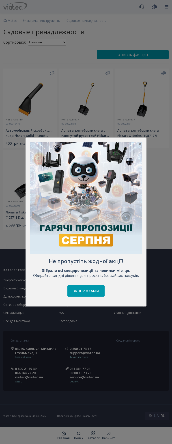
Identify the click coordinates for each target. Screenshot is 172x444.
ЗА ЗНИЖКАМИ (86, 291)
